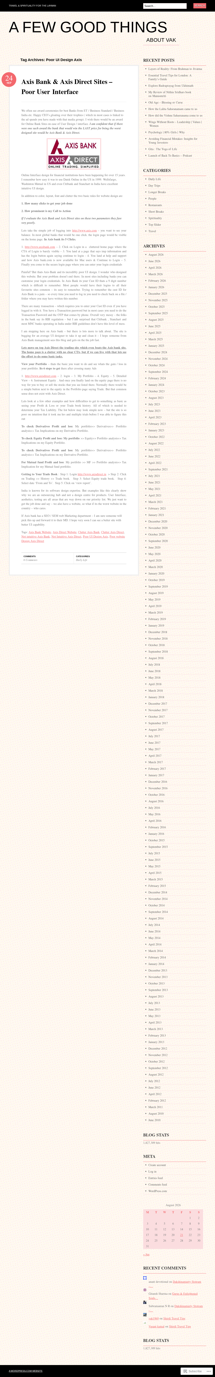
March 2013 (155, 1029)
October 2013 (156, 983)
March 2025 (155, 339)
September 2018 (158, 651)
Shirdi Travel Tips (174, 1318)
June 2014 (154, 931)
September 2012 (158, 1068)
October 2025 (156, 307)
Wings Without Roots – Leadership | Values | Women (175, 124)
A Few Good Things (88, 27)
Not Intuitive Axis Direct (66, 536)
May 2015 (154, 866)
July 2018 (154, 664)
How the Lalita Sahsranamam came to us (172, 109)
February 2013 (157, 1035)
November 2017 (158, 710)
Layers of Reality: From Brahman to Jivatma (175, 69)
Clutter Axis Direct (112, 532)
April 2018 (154, 684)
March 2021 (155, 502)
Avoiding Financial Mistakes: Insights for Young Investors (172, 140)
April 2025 (154, 333)
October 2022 (156, 437)
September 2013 (158, 990)
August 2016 (156, 801)
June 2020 (154, 547)
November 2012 (158, 1055)
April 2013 (154, 1022)
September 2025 (158, 313)
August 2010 (156, 1113)
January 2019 (156, 625)
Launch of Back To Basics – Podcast (170, 155)
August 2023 (156, 398)
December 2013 (157, 970)
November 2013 (158, 977)
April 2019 (154, 606)
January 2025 (156, 346)
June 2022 (154, 456)
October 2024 (156, 365)
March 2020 (155, 567)
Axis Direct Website (64, 532)
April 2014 (154, 944)
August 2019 (156, 593)
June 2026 (154, 261)
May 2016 (154, 814)
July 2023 (154, 404)
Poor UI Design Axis (95, 536)
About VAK (161, 40)
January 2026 (156, 287)
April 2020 (154, 560)
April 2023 (154, 417)
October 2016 (156, 795)
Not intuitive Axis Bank (35, 536)
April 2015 (154, 873)
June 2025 (154, 326)
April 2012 (154, 1094)
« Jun (146, 1254)
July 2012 (154, 1081)
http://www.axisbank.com (40, 247)
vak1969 (154, 1318)
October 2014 (156, 905)
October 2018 (156, 645)
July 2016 (154, 808)
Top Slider (154, 224)
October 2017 (156, 717)
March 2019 (155, 612)
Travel (152, 231)
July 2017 (154, 736)
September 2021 (158, 469)
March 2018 (155, 690)
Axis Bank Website (40, 532)
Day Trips (154, 185)
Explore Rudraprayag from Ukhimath (170, 86)
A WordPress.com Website (25, 1371)
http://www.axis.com (84, 230)
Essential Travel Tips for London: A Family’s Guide (169, 77)
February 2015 (157, 886)
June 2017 (154, 743)
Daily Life (81, 560)
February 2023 (157, 424)
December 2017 (157, 704)
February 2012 (157, 1100)
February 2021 (157, 508)
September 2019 (158, 586)
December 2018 (157, 632)
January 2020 (156, 573)
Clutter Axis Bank (89, 532)
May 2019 (154, 599)
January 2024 (156, 385)
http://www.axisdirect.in (92, 474)
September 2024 (158, 372)
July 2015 (154, 853)
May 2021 (154, 489)
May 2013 (154, 1016)
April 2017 (154, 756)
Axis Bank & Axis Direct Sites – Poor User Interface (66, 86)
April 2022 (154, 463)
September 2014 (158, 912)
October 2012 (156, 1061)
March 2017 (155, 762)
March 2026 (155, 274)
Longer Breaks (157, 192)
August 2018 (156, 658)
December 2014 (157, 892)
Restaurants (155, 205)
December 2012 (157, 1048)
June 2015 (154, 860)
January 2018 (156, 697)
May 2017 (154, 749)
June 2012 (154, 1087)
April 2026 (154, 268)
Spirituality (155, 218)
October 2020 (156, 534)
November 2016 (158, 788)
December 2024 (157, 352)
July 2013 (154, 1003)
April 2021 (154, 495)
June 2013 (154, 1009)
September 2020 (158, 541)
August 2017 (156, 730)
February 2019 (157, 619)
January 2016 (156, 834)
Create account (157, 1165)
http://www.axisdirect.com (40, 376)
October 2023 (156, 391)
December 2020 (157, 521)
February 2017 (157, 769)
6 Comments (30, 560)
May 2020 (154, 554)
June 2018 (154, 671)
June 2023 (154, 411)
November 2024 (158, 359)
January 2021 (156, 515)
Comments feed (157, 1184)
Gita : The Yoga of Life (162, 149)
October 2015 (156, 840)
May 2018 (154, 677)
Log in (152, 1171)
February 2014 (157, 957)
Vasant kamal (156, 1326)
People (152, 198)
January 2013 (156, 1042)
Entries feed (155, 1178)
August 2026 (156, 255)
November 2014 (158, 899)
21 (181, 1235)
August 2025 (156, 320)
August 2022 (156, 443)
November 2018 (158, 638)
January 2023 (156, 430)
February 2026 (157, 281)
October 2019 (156, 580)
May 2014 (154, 938)
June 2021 (154, 482)
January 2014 (156, 964)
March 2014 (155, 951)
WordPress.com (157, 1191)
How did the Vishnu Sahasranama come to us (175, 115)
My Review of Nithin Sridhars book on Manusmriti (169, 94)
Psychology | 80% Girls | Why (166, 132)
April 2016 (154, 821)
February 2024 (157, 378)
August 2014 (156, 918)
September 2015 (158, 847)
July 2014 (154, 925)
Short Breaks (156, 211)
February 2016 (157, 827)
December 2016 (157, 782)
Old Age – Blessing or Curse (165, 102)
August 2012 (156, 1074)
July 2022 (154, 450)
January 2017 (156, 775)
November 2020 (158, 528)
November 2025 (158, 300)
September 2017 (158, 723)
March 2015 (155, 879)
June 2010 (154, 1120)
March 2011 (155, 1107)
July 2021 (154, 476)
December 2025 (157, 294)
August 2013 (156, 996)
